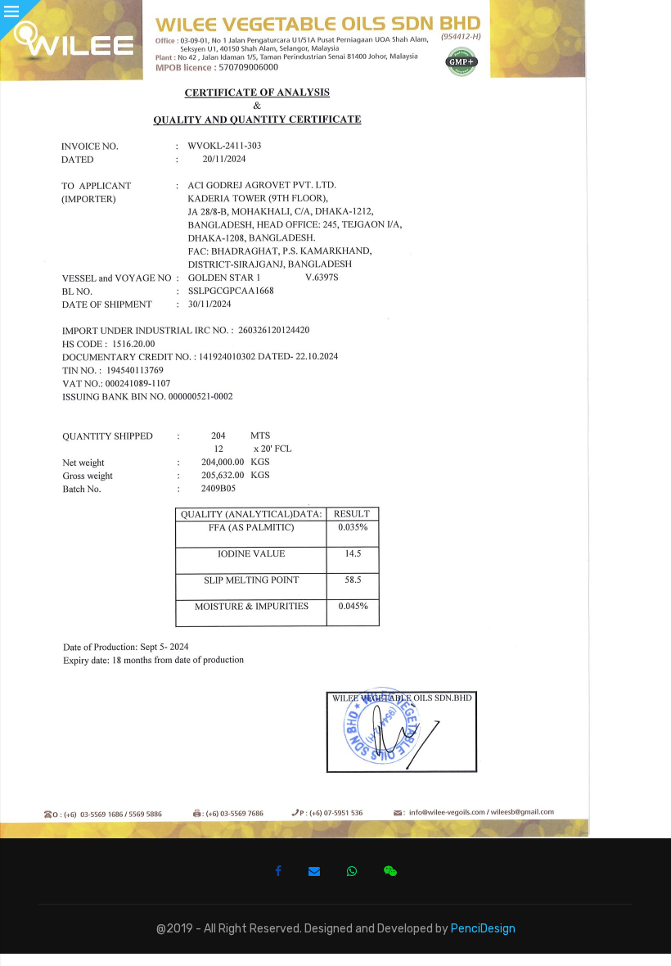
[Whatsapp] (352, 871)
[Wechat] (390, 871)
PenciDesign (483, 929)
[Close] (20, 20)
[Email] (314, 871)
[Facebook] (278, 871)
